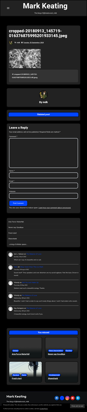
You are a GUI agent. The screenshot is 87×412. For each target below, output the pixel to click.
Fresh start (12, 233)
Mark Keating (45, 6)
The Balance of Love (33, 254)
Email (11, 181)
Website (12, 191)
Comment (13, 136)
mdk (18, 42)
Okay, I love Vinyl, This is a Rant (31, 267)
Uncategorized (54, 375)
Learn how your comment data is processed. (54, 208)
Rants (24, 375)
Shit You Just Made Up (30, 282)
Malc (15, 267)
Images (15, 351)
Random (69, 351)
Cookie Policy (44, 409)
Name (12, 171)
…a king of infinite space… (17, 244)
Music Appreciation (56, 351)
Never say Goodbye (15, 227)
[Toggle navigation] (8, 8)
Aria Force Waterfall (16, 222)
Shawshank (12, 239)
